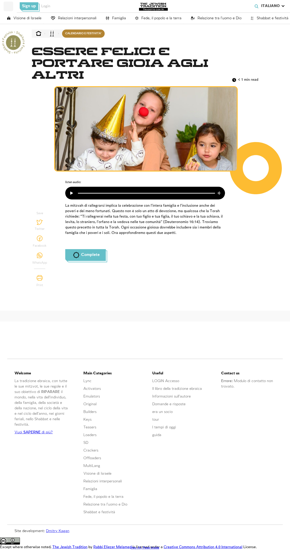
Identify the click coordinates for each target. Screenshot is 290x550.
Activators (92, 389)
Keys (87, 420)
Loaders (90, 435)
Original (90, 404)
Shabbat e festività (272, 18)
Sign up (29, 6)
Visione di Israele (26, 18)
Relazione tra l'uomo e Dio (218, 18)
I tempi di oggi (164, 427)
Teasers (89, 427)
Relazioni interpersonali (77, 18)
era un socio (162, 412)
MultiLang (91, 466)
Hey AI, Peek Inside (145, 547)
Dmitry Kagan (57, 531)
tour (155, 420)
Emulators (91, 396)
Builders (90, 412)
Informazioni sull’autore (171, 396)
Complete (90, 255)
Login (45, 6)
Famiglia (118, 18)
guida (156, 435)
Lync (87, 381)
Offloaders (92, 458)
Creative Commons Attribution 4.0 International (203, 547)
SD (85, 443)
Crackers (90, 450)
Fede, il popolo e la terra (160, 18)
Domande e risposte (169, 404)
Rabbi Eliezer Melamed (112, 547)
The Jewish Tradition (69, 547)
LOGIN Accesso (165, 381)
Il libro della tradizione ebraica (177, 389)
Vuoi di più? (33, 432)
